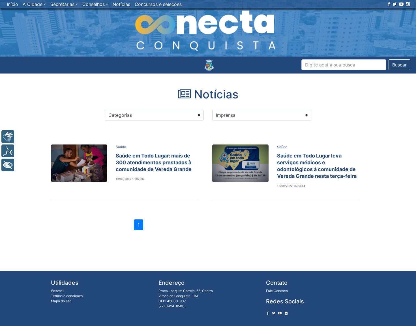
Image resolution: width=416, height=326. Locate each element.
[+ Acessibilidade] (7, 165)
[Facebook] (389, 4)
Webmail (57, 291)
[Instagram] (408, 4)
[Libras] (7, 136)
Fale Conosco (277, 291)
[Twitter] (395, 4)
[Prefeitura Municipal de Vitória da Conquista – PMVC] (209, 65)
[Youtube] (401, 4)
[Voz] (7, 150)
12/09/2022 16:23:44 (291, 185)
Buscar (399, 65)
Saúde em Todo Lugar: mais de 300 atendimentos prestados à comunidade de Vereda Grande (154, 162)
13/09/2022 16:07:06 (130, 179)
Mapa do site (61, 301)
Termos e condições (67, 296)
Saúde (121, 147)
